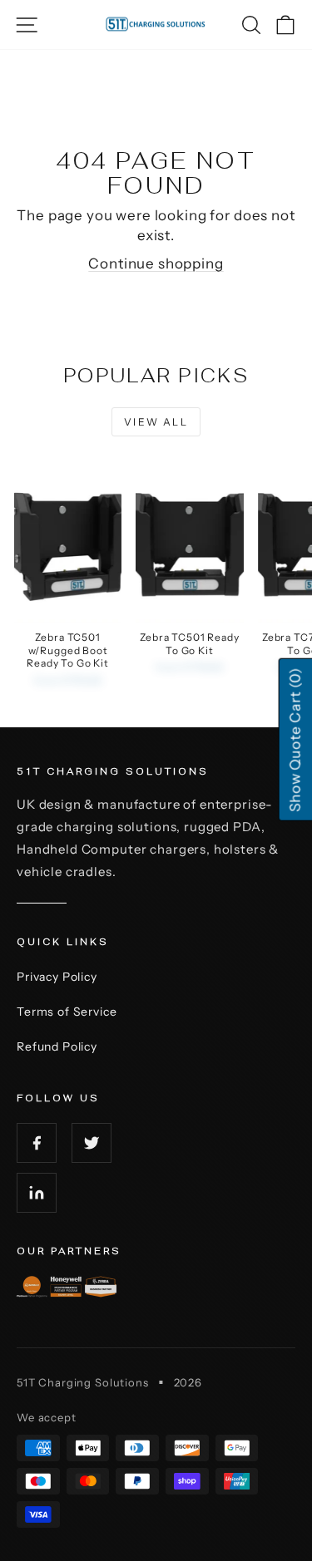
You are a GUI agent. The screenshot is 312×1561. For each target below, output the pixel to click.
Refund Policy (57, 1046)
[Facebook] (37, 1143)
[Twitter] (91, 1143)
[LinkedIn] (37, 1193)
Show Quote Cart (294, 739)
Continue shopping (155, 263)
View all (156, 422)
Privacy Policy (57, 976)
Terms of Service (67, 1011)
